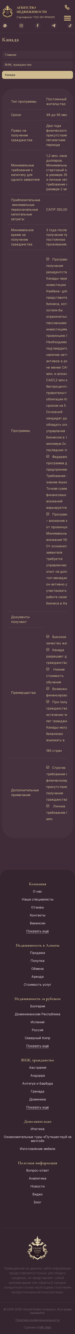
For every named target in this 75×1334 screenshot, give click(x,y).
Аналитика (37, 1178)
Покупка (37, 961)
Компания (37, 884)
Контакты (37, 915)
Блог (37, 1202)
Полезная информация (37, 1163)
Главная (10, 54)
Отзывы (37, 907)
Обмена (37, 969)
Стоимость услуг (37, 985)
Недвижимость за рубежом (38, 998)
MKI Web (45, 1327)
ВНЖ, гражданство (18, 64)
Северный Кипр (37, 1038)
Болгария (37, 1006)
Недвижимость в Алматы (37, 945)
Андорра (37, 1075)
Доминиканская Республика (37, 1014)
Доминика (37, 1099)
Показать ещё (37, 931)
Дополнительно (37, 1121)
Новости (37, 1186)
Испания (37, 1022)
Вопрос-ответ (37, 1170)
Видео (37, 1194)
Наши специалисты (37, 899)
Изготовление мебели (37, 1149)
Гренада (37, 1091)
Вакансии (37, 923)
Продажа (37, 953)
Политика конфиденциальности (38, 1320)
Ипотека (37, 1129)
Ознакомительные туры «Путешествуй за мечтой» (37, 1139)
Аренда (37, 977)
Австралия (37, 1068)
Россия (37, 1030)
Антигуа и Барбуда (37, 1083)
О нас (37, 891)
